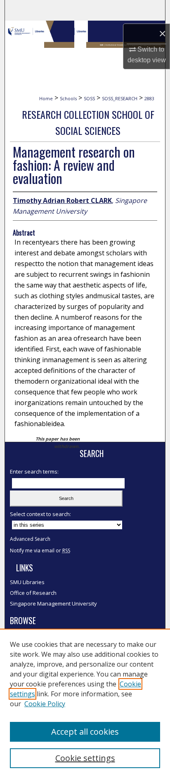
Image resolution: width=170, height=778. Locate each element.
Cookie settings (85, 758)
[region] (85, 703)
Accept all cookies (85, 731)
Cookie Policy (44, 703)
